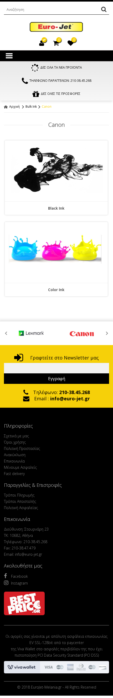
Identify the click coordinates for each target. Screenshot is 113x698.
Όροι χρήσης (15, 442)
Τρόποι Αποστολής (20, 501)
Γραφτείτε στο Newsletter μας (64, 358)
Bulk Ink (31, 106)
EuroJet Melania (56, 27)
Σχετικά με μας (16, 435)
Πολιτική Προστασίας (22, 448)
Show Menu (9, 56)
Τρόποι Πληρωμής (19, 495)
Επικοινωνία (14, 461)
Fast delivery (14, 473)
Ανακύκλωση (14, 454)
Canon (47, 106)
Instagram (19, 583)
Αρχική (14, 106)
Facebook (19, 576)
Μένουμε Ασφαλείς (20, 467)
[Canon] (68, 333)
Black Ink (56, 208)
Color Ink (56, 289)
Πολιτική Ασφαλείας (21, 507)
